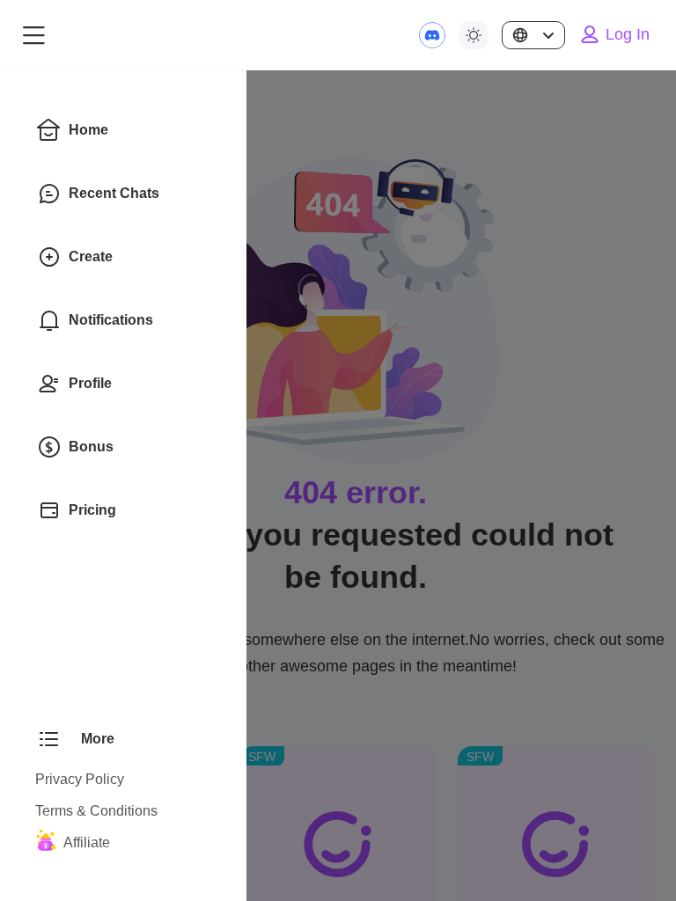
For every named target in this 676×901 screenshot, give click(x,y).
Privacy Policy (79, 779)
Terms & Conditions (96, 810)
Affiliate (86, 842)
